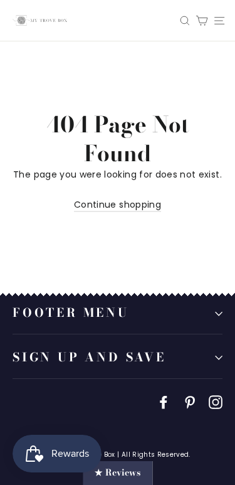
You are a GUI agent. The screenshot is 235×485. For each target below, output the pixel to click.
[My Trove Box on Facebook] (163, 402)
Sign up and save (89, 357)
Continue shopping (117, 204)
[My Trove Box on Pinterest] (190, 402)
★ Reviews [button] (117, 472)
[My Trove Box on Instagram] (215, 402)
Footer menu (71, 313)
